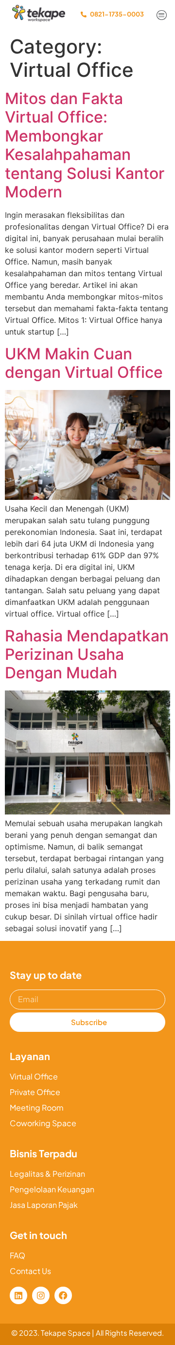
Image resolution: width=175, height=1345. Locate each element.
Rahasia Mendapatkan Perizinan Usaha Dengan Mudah (87, 654)
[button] (162, 15)
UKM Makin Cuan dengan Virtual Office (84, 363)
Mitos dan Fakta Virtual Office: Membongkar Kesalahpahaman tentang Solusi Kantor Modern (84, 145)
